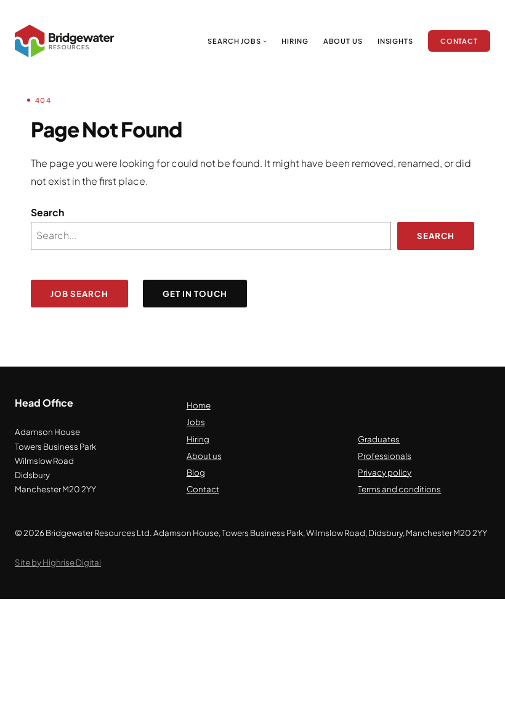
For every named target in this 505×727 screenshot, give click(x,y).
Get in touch (195, 293)
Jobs (196, 421)
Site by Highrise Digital (58, 562)
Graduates (379, 439)
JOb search (79, 293)
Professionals (384, 455)
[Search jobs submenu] (265, 41)
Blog (196, 472)
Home (199, 405)
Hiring (198, 439)
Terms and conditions (399, 489)
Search (47, 212)
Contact (203, 489)
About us (204, 455)
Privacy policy (384, 472)
